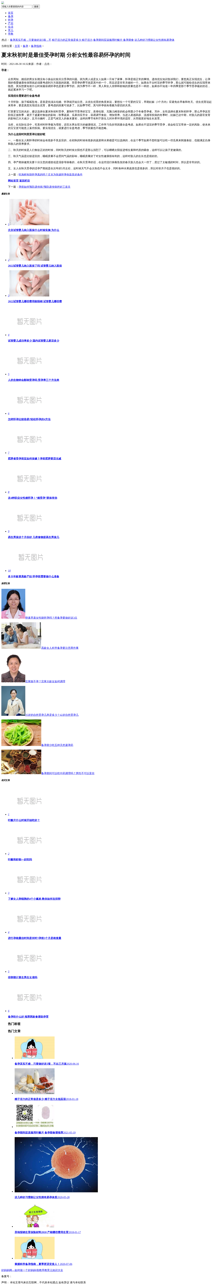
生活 (10, 26)
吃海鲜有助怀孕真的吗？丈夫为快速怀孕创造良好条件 (51, 174)
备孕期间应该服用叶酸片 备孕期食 (113, 39)
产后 (10, 23)
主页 (17, 46)
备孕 (10, 16)
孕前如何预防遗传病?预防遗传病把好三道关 (44, 186)
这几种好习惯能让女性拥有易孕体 (154, 39)
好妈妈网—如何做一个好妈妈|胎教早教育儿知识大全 (32, 1270)
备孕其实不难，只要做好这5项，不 (30, 39)
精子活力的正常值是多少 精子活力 (72, 39)
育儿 (10, 30)
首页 (10, 12)
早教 (10, 33)
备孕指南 (36, 46)
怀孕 (10, 19)
